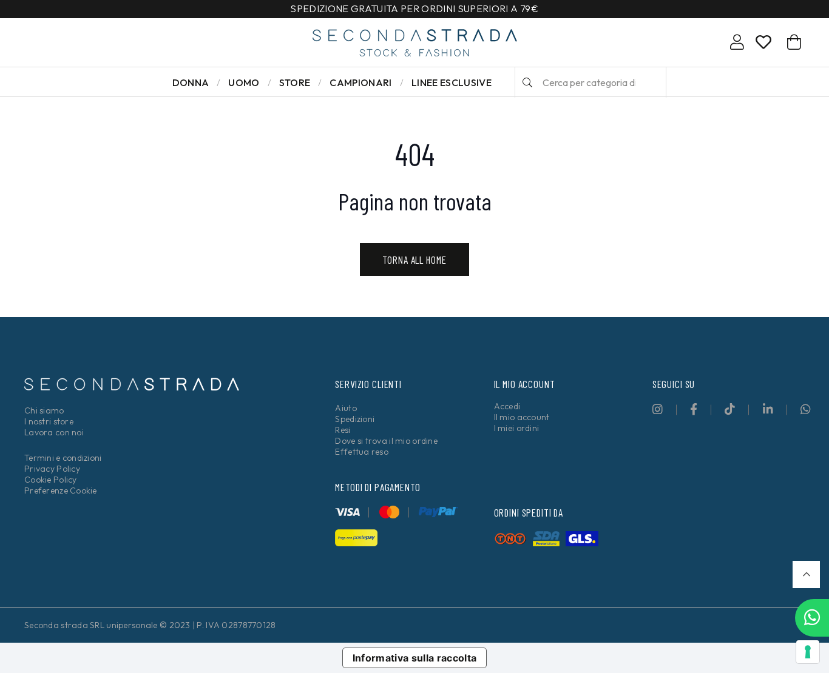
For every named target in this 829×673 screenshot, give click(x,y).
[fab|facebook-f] (693, 409)
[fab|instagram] (657, 409)
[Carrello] (794, 42)
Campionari (360, 82)
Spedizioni (354, 419)
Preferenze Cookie (60, 490)
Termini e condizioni (63, 457)
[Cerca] (527, 82)
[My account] (737, 44)
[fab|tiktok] (730, 409)
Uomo (243, 82)
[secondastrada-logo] (415, 42)
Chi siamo (44, 410)
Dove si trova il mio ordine (386, 440)
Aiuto (345, 408)
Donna (190, 82)
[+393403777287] (812, 618)
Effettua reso (361, 451)
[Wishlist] (763, 44)
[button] (806, 574)
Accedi (507, 406)
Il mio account (522, 417)
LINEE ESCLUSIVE (451, 82)
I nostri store (48, 421)
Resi (342, 429)
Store (295, 82)
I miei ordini (517, 428)
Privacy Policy (52, 468)
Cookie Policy (50, 479)
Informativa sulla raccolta (415, 658)
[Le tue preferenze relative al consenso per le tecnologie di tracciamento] (807, 651)
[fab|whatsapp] (805, 409)
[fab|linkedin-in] (768, 409)
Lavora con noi (54, 432)
